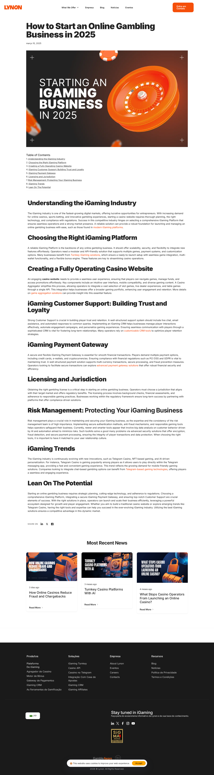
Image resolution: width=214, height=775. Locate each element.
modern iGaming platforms (108, 227)
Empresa (89, 7)
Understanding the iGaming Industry (46, 159)
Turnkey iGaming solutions (85, 254)
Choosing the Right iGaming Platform (47, 162)
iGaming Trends (37, 183)
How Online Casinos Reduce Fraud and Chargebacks (50, 594)
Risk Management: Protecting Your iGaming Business (55, 180)
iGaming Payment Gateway (42, 173)
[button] (36, 607)
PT (34, 715)
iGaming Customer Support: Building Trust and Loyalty (56, 169)
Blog (102, 7)
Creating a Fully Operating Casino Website (50, 166)
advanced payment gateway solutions (117, 365)
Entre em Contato (181, 7)
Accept (138, 763)
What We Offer (69, 7)
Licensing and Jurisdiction (42, 176)
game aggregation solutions (46, 293)
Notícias (115, 7)
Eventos (129, 7)
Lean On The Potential (40, 187)
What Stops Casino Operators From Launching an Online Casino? (162, 598)
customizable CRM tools (137, 330)
